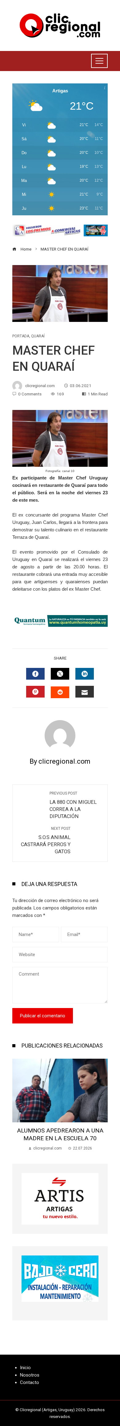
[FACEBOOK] (35, 674)
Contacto (29, 1382)
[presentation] (18, 1105)
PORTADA (20, 336)
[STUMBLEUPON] (60, 692)
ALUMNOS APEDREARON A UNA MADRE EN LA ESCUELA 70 (60, 1134)
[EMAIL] (84, 692)
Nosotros (29, 1375)
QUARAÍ (38, 336)
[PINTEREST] (35, 692)
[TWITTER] (60, 674)
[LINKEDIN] (84, 674)
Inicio (25, 1367)
